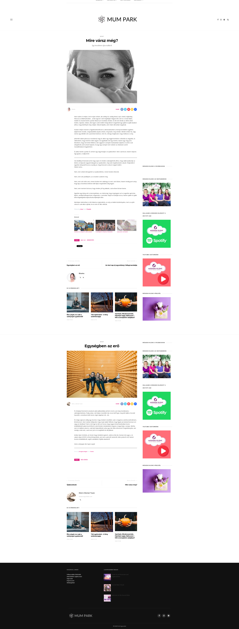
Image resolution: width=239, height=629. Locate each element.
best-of (83, 240)
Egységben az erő (73, 265)
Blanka (73, 109)
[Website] (80, 500)
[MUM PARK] (81, 615)
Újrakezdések (72, 485)
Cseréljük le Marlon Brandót (104, 232)
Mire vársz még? (131, 485)
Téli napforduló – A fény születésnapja (99, 315)
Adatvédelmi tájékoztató (74, 576)
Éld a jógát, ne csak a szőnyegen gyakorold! (75, 315)
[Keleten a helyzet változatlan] (84, 225)
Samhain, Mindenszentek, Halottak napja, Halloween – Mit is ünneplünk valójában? (125, 315)
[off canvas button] (11, 19)
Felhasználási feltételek (74, 574)
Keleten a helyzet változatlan (83, 232)
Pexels (89, 209)
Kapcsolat (70, 578)
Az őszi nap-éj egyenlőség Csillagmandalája (121, 265)
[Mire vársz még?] (102, 76)
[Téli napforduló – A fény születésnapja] (102, 302)
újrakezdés (90, 240)
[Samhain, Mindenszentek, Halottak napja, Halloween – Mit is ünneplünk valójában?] (126, 302)
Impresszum (70, 581)
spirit (102, 36)
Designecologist (83, 451)
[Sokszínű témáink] (126, 225)
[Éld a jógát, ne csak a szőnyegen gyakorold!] (78, 302)
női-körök (84, 459)
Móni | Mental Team (77, 404)
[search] (228, 20)
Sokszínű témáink (122, 232)
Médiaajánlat (71, 583)
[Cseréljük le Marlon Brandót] (105, 225)
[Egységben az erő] (102, 374)
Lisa (81, 209)
